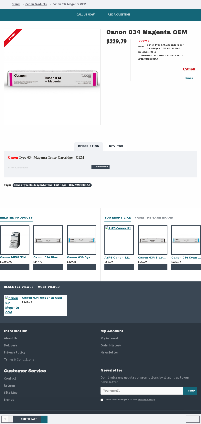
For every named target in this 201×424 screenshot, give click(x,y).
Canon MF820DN (13, 257)
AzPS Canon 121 (117, 257)
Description (88, 146)
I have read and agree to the (129, 399)
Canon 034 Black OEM (48, 257)
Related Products (16, 217)
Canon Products (36, 4)
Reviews (116, 146)
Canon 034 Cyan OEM (81, 257)
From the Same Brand (154, 217)
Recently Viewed (19, 287)
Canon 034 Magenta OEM (42, 297)
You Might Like (117, 217)
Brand (16, 4)
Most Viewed (48, 287)
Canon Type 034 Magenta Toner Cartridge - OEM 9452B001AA (52, 185)
